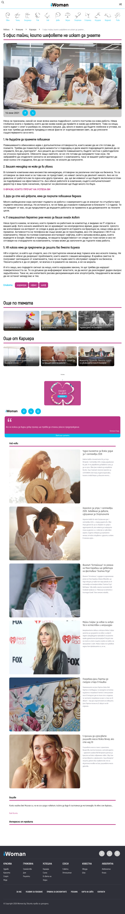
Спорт (5, 876)
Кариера (46, 869)
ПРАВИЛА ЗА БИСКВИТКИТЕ (57, 892)
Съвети (65, 869)
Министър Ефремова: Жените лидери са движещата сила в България (95, 361)
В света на (47, 876)
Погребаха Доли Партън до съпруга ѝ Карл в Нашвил (95, 681)
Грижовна (28, 863)
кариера (21, 285)
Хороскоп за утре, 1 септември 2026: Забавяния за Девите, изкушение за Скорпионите (98, 511)
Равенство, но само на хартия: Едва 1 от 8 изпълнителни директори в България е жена (20, 360)
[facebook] (24, 411)
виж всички (13, 813)
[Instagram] (38, 411)
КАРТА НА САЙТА (87, 892)
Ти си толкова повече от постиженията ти (15, 326)
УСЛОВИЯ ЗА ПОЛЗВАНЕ (34, 892)
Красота (6, 873)
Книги (104, 873)
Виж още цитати (62, 435)
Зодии (45, 880)
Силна (45, 873)
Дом (24, 873)
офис (34, 285)
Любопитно (106, 869)
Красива (7, 863)
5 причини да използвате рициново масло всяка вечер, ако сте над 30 (98, 739)
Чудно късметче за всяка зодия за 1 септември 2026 (98, 453)
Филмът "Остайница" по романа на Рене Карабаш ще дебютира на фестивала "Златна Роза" (98, 568)
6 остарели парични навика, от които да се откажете (58, 326)
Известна (87, 863)
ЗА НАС (19, 892)
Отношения (66, 873)
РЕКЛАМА (74, 892)
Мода (5, 880)
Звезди (84, 869)
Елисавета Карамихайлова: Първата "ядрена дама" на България (95, 326)
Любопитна (107, 863)
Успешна (47, 863)
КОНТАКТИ (101, 892)
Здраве (6, 869)
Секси (65, 863)
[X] (31, 411)
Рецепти (26, 876)
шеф (43, 285)
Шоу (83, 873)
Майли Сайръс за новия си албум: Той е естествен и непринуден (98, 624)
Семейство (27, 869)
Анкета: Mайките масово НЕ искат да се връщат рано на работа (58, 361)
